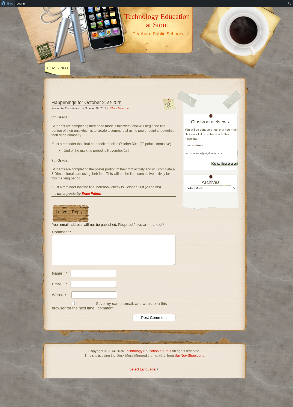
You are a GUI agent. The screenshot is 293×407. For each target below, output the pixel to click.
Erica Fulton (91, 194)
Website (59, 295)
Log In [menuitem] (21, 3)
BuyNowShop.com (189, 355)
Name (59, 273)
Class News (117, 108)
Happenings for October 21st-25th (86, 102)
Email (59, 284)
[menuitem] (7, 3)
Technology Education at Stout (157, 20)
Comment (61, 232)
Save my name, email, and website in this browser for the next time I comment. (109, 305)
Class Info (57, 68)
